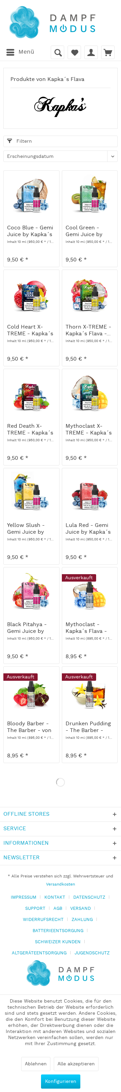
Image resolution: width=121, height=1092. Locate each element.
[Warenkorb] (108, 52)
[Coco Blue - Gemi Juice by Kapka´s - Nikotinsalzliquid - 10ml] (31, 194)
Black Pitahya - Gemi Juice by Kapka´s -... (27, 628)
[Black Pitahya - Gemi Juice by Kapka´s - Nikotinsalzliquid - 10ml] (31, 591)
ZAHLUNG (82, 920)
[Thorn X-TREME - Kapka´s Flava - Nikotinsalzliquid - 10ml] (90, 293)
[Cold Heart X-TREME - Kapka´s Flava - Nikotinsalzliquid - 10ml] (31, 293)
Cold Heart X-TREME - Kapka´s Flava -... (30, 330)
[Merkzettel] (74, 52)
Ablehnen (36, 1064)
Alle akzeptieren (76, 1064)
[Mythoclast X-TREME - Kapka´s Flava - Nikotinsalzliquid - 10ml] (90, 392)
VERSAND (80, 909)
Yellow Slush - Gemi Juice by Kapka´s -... (26, 529)
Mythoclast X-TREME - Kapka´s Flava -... (89, 430)
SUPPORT (35, 909)
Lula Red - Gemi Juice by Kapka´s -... (88, 529)
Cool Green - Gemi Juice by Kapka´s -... (84, 231)
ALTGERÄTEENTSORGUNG (39, 953)
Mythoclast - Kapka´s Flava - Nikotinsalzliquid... (89, 628)
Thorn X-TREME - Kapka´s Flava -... (88, 330)
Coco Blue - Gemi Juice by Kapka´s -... (30, 231)
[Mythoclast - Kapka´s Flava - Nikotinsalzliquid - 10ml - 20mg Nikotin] (90, 591)
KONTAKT (54, 897)
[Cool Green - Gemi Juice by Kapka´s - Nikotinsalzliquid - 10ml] (90, 194)
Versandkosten (60, 884)
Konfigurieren (60, 1082)
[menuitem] (20, 52)
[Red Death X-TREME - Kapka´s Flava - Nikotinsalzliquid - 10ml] (31, 392)
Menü (26, 52)
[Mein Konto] (91, 52)
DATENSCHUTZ (89, 897)
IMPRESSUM (23, 897)
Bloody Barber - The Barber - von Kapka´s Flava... (29, 727)
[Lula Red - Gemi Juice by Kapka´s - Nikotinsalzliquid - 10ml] (90, 492)
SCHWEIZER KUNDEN (58, 942)
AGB (57, 909)
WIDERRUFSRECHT (43, 920)
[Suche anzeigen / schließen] (57, 52)
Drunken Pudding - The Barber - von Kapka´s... (88, 727)
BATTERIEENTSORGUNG (58, 931)
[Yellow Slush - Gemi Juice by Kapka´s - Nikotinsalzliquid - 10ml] (31, 492)
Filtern (23, 141)
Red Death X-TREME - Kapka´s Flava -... (30, 430)
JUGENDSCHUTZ (92, 953)
